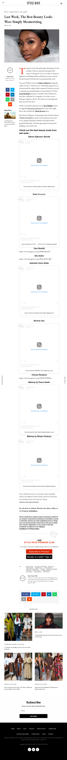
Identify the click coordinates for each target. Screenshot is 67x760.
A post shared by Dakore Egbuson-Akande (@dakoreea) (39, 186)
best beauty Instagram (40, 566)
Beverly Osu (51, 566)
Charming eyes (38, 567)
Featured (42, 569)
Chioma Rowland (48, 567)
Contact (31, 728)
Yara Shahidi (46, 571)
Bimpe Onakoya (29, 567)
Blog (24, 728)
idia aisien (28, 570)
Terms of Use (52, 728)
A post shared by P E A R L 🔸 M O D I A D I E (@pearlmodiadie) (39, 244)
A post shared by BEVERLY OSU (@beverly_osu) (39, 370)
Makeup (25, 12)
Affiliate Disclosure (23, 734)
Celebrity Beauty (14, 12)
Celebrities (7, 644)
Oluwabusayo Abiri (46, 570)
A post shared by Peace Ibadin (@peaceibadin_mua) (39, 432)
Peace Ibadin (29, 571)
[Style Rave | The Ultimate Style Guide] (33, 3)
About (19, 728)
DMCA (44, 734)
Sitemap (50, 734)
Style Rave (10, 76)
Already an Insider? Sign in (39, 556)
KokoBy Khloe (36, 570)
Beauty (6, 12)
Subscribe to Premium (39, 551)
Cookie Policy (35, 734)
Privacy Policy (34, 529)
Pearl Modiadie (38, 571)
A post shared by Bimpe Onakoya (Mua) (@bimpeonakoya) (39, 486)
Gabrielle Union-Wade (51, 569)
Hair (21, 12)
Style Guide (20, 644)
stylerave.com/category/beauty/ (29, 502)
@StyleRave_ (33, 511)
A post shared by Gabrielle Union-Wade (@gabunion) (39, 313)
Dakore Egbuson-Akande (32, 569)
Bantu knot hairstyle (34, 108)
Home (12, 728)
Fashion (14, 644)
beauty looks (29, 566)
